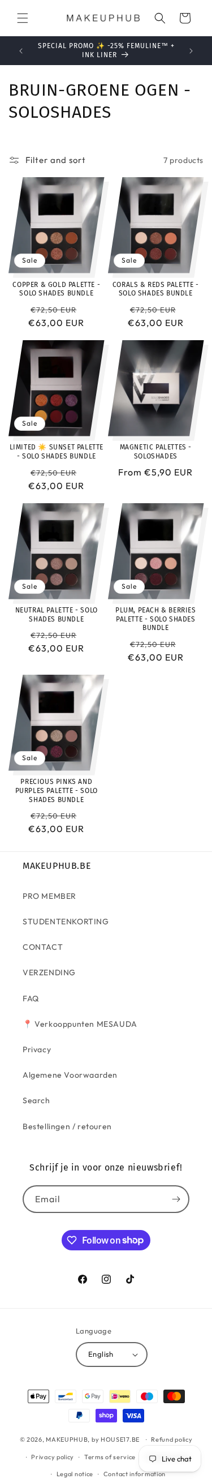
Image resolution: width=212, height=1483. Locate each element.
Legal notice (75, 1474)
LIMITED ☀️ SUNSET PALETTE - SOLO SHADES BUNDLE (56, 451)
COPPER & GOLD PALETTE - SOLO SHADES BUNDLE (56, 289)
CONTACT (43, 947)
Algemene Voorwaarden (70, 1075)
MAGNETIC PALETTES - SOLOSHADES (156, 451)
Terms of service (110, 1457)
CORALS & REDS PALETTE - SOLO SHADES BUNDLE (156, 289)
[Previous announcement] (20, 50)
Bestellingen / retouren (67, 1126)
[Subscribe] (175, 1199)
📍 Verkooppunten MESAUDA (80, 1024)
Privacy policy (52, 1457)
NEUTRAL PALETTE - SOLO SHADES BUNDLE (56, 614)
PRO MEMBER (49, 896)
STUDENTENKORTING (66, 921)
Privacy (37, 1049)
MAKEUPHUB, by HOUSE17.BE (93, 1439)
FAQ (31, 998)
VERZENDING (49, 972)
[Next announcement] (191, 50)
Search (36, 1100)
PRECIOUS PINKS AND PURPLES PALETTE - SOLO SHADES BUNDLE (56, 790)
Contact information (134, 1474)
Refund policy (171, 1439)
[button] (22, 18)
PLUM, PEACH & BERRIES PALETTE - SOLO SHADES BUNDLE (155, 619)
